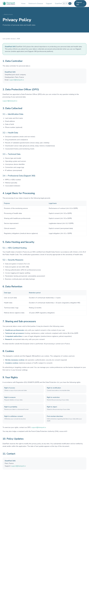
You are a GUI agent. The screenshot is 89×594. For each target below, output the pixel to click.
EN (70, 3)
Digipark (49, 4)
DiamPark (58, 4)
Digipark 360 (79, 3)
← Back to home (8, 14)
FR (66, 3)
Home (23, 4)
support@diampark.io (16, 80)
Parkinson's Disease (36, 4)
